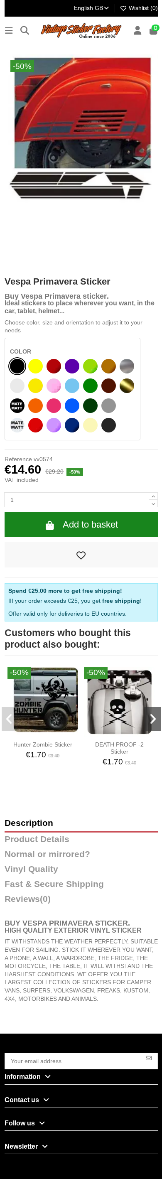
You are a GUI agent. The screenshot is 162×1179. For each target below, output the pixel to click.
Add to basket (90, 524)
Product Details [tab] (37, 839)
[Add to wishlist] (81, 555)
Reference (18, 459)
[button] (10, 719)
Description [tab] (29, 823)
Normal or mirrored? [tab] (47, 854)
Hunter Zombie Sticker (42, 744)
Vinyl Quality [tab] (31, 869)
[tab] (81, 901)
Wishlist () (142, 8)
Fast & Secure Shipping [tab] (54, 884)
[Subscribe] (148, 1057)
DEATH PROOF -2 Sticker (119, 748)
